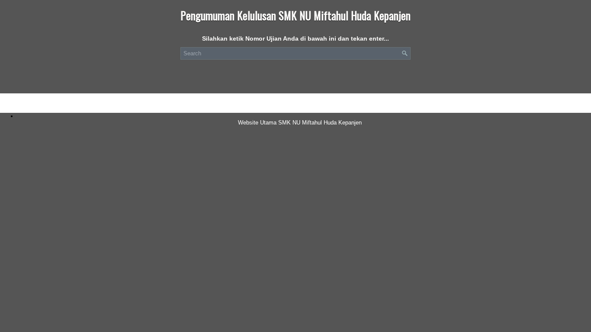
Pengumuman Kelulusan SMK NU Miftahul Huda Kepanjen (295, 15)
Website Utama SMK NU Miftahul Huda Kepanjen (300, 122)
